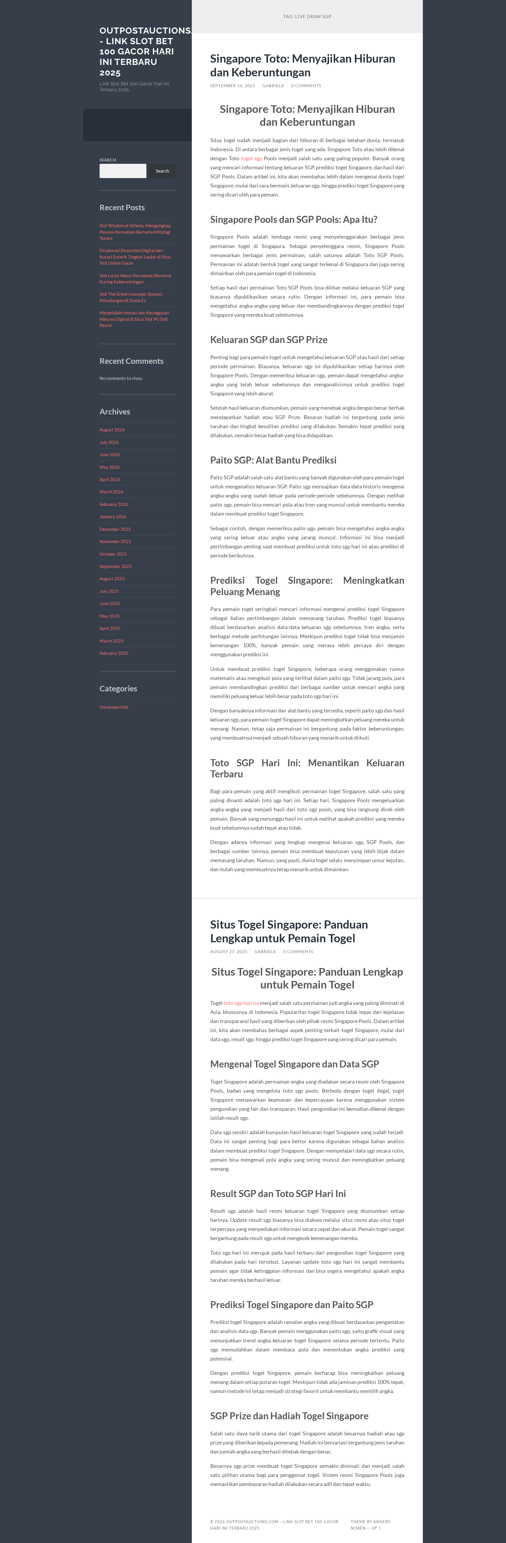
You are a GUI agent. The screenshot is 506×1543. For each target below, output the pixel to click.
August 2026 (112, 429)
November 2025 (115, 541)
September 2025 (116, 566)
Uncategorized (114, 706)
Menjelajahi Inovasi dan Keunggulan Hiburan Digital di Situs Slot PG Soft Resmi (134, 319)
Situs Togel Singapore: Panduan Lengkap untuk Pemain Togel (289, 931)
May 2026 (110, 467)
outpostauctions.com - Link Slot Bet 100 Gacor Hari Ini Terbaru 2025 (157, 51)
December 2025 (115, 529)
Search (108, 160)
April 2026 (110, 479)
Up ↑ (377, 1528)
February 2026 (114, 504)
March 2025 (112, 640)
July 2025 (109, 591)
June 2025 (110, 603)
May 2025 (110, 616)
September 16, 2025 (232, 85)
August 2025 (112, 578)
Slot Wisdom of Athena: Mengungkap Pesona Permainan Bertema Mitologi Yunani (135, 232)
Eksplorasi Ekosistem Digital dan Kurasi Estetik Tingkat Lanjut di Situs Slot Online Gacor (135, 257)
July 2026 (109, 442)
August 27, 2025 (228, 951)
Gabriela (273, 85)
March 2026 (112, 491)
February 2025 (114, 653)
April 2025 (110, 628)
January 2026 (113, 516)
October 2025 (113, 554)
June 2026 (110, 454)
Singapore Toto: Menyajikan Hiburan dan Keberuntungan (302, 65)
